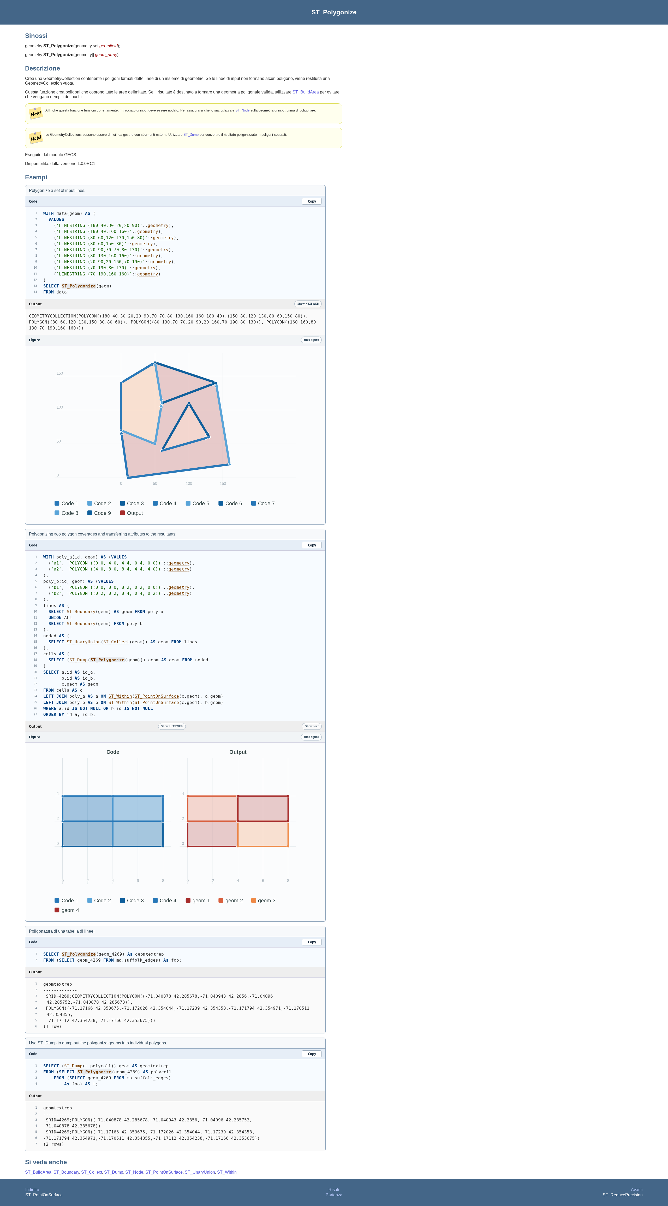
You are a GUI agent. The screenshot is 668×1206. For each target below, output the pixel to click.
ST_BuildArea (306, 92)
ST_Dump (191, 135)
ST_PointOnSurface (157, 696)
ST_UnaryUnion (84, 641)
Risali (334, 1189)
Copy (312, 201)
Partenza (334, 1195)
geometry (158, 225)
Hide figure (311, 340)
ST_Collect (116, 641)
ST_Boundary (81, 611)
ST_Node (242, 110)
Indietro (32, 1189)
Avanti (637, 1189)
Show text (312, 726)
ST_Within (120, 696)
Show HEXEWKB (308, 303)
